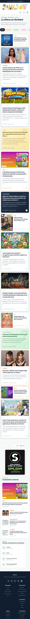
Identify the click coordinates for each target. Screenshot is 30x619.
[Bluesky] (21, 581)
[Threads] (15, 581)
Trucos (22, 605)
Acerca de (22, 615)
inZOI (8, 617)
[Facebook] (11, 581)
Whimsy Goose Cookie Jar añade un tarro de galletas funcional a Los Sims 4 (14, 134)
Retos (22, 603)
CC (8, 587)
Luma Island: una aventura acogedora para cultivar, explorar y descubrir (15, 255)
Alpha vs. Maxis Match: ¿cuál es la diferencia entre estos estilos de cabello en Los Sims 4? (14, 198)
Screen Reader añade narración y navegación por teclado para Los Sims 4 (20, 40)
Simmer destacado (22, 613)
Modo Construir (8, 593)
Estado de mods (22, 595)
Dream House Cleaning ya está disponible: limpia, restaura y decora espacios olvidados (14, 110)
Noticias (9, 29)
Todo (2, 29)
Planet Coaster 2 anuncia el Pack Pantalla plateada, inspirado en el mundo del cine (15, 295)
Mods (8, 589)
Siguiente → (23, 445)
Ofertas (22, 593)
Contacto (22, 617)
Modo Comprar (8, 591)
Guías (22, 607)
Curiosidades (22, 601)
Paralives (23, 29)
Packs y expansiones (22, 591)
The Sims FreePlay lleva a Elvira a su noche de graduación (14, 335)
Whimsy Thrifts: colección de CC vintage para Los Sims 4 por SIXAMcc (21, 220)
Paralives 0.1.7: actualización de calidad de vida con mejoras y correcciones (18, 522)
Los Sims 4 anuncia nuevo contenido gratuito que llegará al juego (18, 533)
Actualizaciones (22, 589)
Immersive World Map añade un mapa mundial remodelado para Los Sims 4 (20, 392)
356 (17, 445)
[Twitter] (8, 581)
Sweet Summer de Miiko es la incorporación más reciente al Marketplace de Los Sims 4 (13, 69)
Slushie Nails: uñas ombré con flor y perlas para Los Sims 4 (20, 318)
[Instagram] (18, 581)
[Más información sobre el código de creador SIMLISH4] (15, 462)
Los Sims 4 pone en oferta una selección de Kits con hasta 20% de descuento (15, 503)
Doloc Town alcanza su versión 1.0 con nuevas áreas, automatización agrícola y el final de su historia (14, 422)
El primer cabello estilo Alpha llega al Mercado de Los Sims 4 (19, 513)
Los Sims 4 (16, 29)
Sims (8, 595)
